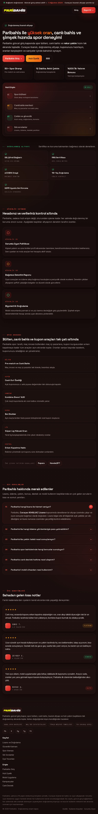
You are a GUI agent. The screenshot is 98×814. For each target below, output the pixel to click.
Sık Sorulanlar (8, 755)
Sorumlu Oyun (89, 809)
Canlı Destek (8, 786)
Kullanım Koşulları (76, 809)
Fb (5, 731)
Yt (31, 731)
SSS (48, 58)
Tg (24, 731)
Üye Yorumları (8, 759)
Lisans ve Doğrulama (12, 742)
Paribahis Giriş (13, 58)
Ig (18, 731)
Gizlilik (65, 809)
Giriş (76, 10)
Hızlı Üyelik (34, 58)
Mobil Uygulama (9, 777)
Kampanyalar (8, 781)
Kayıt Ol (88, 10)
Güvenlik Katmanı (10, 746)
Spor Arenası (8, 751)
